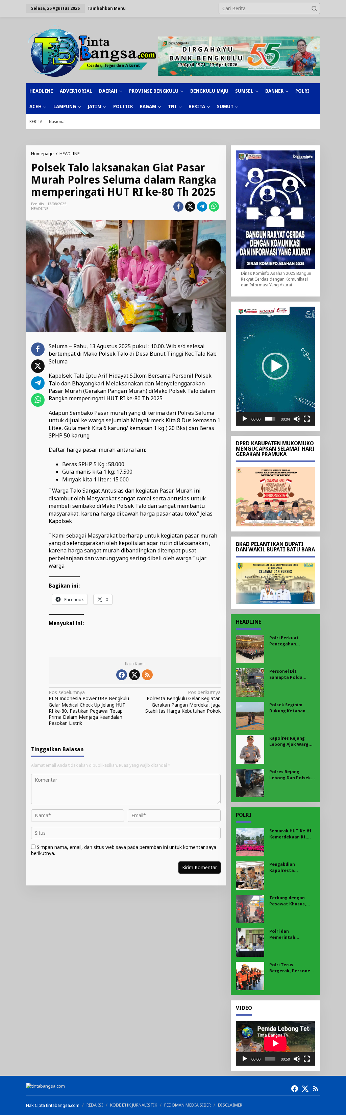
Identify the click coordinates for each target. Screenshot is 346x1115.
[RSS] (147, 674)
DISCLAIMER (230, 1105)
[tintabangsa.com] (92, 51)
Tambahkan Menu (107, 8)
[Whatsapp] (214, 206)
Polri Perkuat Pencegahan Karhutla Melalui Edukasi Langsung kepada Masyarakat (291, 641)
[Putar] (244, 419)
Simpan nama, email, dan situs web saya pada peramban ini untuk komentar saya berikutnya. (123, 850)
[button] (314, 8)
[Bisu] (296, 419)
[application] (275, 366)
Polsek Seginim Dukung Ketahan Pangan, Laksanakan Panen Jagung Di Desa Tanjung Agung (291, 708)
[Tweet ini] (190, 206)
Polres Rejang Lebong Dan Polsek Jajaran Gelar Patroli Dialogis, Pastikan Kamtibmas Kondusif (292, 775)
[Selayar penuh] (306, 419)
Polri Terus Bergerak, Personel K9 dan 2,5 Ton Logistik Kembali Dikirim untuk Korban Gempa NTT (290, 968)
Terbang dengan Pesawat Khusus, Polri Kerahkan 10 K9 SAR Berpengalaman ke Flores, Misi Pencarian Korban (291, 901)
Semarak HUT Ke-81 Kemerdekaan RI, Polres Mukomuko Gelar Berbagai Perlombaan (290, 834)
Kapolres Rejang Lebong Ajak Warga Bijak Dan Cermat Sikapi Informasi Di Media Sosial (290, 742)
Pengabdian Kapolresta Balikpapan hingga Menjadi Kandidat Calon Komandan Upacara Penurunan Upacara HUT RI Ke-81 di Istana (290, 868)
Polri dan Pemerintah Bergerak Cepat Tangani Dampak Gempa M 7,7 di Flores (287, 935)
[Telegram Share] (202, 206)
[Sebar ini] (178, 206)
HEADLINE (39, 209)
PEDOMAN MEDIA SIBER (187, 1105)
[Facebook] (121, 674)
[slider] (270, 419)
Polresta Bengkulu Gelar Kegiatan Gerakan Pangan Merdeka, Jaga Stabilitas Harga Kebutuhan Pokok (182, 701)
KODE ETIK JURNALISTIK (133, 1105)
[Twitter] (134, 674)
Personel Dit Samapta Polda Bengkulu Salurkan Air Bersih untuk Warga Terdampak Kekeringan (289, 675)
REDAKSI (94, 1105)
